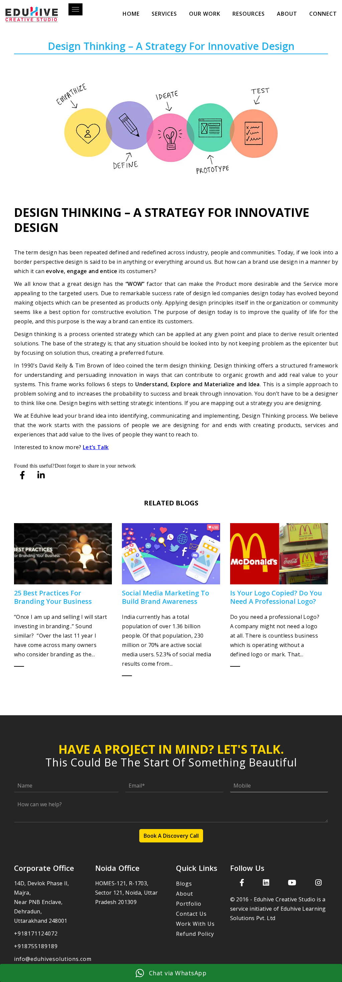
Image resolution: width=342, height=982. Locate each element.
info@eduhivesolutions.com (53, 959)
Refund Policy (195, 933)
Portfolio (188, 903)
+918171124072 (36, 933)
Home (131, 13)
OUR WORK (204, 13)
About (287, 13)
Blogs (184, 883)
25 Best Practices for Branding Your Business (53, 597)
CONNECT (323, 13)
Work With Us (195, 923)
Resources (248, 13)
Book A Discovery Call (171, 835)
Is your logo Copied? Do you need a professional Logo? (276, 597)
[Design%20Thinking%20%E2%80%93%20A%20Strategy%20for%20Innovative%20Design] (22, 475)
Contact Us (191, 913)
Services (164, 13)
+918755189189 (36, 946)
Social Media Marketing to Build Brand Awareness (165, 597)
